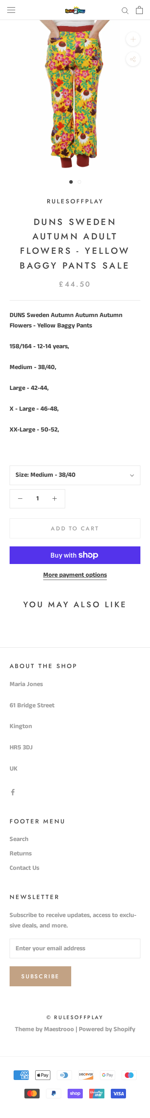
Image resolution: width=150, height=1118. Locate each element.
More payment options (75, 575)
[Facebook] (13, 792)
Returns (21, 853)
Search (19, 839)
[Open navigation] (11, 10)
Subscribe (40, 976)
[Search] (125, 10)
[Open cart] (139, 10)
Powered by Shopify (107, 1029)
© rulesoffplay (74, 1017)
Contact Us (24, 868)
